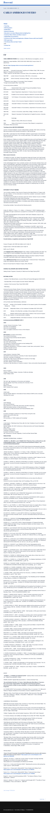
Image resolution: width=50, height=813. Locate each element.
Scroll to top (42, 799)
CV (18, 8)
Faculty (5, 8)
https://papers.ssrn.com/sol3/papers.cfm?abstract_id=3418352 (19, 769)
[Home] (8, 2)
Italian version (7, 48)
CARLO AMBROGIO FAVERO (12, 8)
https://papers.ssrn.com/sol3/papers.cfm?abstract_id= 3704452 (19, 773)
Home (5, 24)
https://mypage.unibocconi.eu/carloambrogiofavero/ (20, 65)
